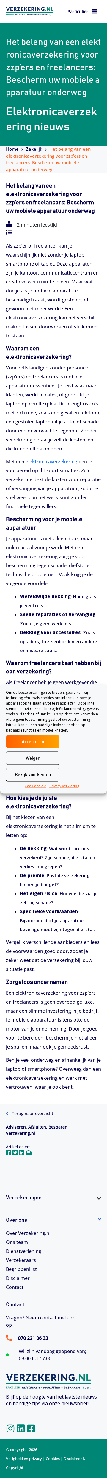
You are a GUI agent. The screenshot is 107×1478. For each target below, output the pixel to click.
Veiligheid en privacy (24, 1458)
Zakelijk (34, 149)
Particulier (77, 11)
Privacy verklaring (64, 785)
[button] (53, 1208)
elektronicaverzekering (51, 461)
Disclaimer (18, 1278)
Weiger (33, 758)
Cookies (53, 1458)
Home (12, 149)
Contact (14, 1287)
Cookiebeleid (35, 785)
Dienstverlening (23, 1251)
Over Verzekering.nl (28, 1233)
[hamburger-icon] (94, 12)
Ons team (17, 1242)
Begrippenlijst (21, 1269)
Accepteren (33, 741)
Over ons (16, 1220)
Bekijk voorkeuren (33, 774)
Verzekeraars (21, 1260)
